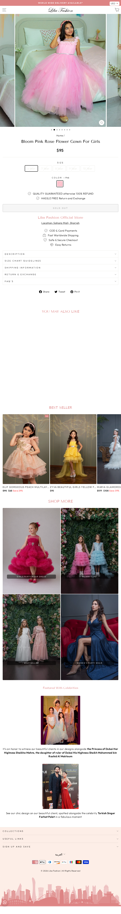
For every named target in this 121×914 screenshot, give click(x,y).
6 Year (31, 168)
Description (15, 254)
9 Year (73, 168)
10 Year (87, 168)
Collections (13, 831)
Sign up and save (17, 846)
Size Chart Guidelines (23, 260)
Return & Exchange (21, 274)
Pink (60, 184)
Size (60, 162)
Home (59, 135)
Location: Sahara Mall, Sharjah (60, 223)
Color (60, 177)
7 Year (45, 168)
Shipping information (23, 267)
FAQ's (9, 281)
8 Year (59, 168)
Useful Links (13, 838)
